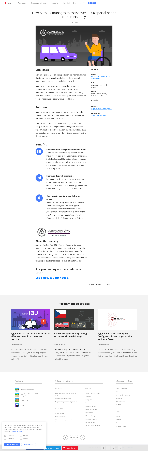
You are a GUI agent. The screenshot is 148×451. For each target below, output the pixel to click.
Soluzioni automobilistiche (63, 398)
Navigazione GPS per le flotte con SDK (65, 394)
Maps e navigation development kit (66, 402)
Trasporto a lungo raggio (92, 393)
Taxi (86, 403)
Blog (74, 3)
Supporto (54, 3)
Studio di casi (59, 413)
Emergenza (88, 400)
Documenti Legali (121, 426)
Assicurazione (89, 412)
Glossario (119, 423)
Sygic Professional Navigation (101, 109)
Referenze (119, 392)
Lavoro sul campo (90, 406)
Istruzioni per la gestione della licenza (64, 421)
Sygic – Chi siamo (121, 388)
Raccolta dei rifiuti (90, 422)
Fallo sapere (119, 398)
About (82, 3)
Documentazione (60, 417)
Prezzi (118, 416)
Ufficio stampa (120, 401)
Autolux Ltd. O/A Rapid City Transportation (100, 77)
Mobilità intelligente (91, 419)
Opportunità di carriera (123, 395)
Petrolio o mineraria (91, 409)
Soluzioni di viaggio (91, 416)
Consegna (88, 396)
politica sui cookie (17, 431)
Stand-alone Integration (99, 115)
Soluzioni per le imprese (39, 3)
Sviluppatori (66, 3)
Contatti (118, 404)
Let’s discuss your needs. (52, 277)
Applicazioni (22, 3)
